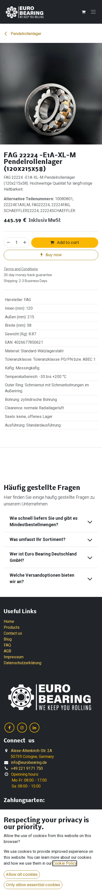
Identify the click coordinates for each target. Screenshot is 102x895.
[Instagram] (22, 728)
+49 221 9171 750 (27, 768)
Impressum (14, 657)
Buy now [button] (53, 255)
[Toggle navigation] (93, 12)
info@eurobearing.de (29, 762)
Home (9, 621)
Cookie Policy (64, 863)
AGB (7, 651)
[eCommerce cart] (83, 12)
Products (12, 627)
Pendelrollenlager (25, 33)
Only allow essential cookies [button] (33, 885)
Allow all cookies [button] (22, 874)
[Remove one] (8, 243)
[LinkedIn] (34, 728)
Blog (8, 639)
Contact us (13, 633)
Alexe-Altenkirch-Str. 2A (31, 750)
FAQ (7, 645)
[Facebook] (9, 728)
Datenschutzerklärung (22, 663)
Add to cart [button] (67, 242)
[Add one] (25, 243)
